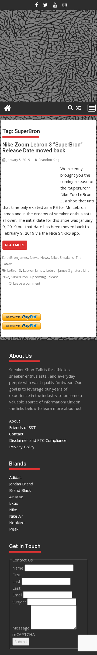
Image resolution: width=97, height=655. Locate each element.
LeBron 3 (14, 270)
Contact (16, 433)
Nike (54, 257)
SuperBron (19, 277)
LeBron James (17, 257)
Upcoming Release (44, 277)
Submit (21, 641)
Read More (15, 245)
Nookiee (17, 522)
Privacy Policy (21, 446)
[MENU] (92, 108)
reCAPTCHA (23, 634)
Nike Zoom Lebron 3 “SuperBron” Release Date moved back (42, 147)
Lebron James (33, 270)
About (14, 421)
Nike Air (16, 516)
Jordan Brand (21, 483)
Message (21, 628)
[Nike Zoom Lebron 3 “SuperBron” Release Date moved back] (30, 168)
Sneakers (67, 257)
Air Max (16, 496)
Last (17, 581)
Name (18, 568)
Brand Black (20, 490)
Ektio (13, 503)
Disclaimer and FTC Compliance (38, 440)
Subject (19, 601)
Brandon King (49, 160)
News (34, 257)
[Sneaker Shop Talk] (8, 107)
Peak (13, 529)
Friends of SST (22, 427)
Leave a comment (26, 283)
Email (17, 594)
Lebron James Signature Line (67, 270)
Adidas (15, 477)
